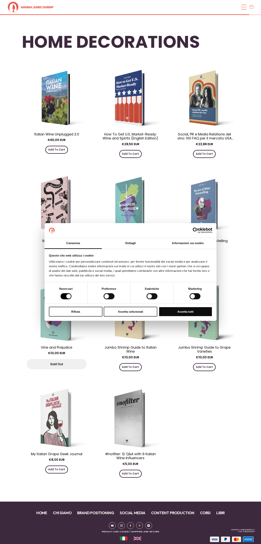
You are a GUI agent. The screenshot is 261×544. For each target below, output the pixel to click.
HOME (41, 512)
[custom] (112, 525)
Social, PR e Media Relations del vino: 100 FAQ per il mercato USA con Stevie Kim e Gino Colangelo (204, 136)
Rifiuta (75, 311)
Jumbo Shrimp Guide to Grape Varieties (204, 349)
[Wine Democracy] (57, 207)
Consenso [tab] (73, 243)
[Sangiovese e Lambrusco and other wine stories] (130, 207)
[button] (129, 7)
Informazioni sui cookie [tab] (187, 243)
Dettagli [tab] (130, 243)
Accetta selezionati (130, 311)
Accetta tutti (185, 311)
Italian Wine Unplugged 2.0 (56, 134)
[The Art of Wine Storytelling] (204, 207)
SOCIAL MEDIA (132, 512)
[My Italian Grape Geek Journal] (57, 420)
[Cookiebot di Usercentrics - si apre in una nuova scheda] (195, 230)
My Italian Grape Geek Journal (56, 454)
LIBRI (220, 512)
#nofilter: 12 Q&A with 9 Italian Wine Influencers (130, 456)
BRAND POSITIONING (95, 512)
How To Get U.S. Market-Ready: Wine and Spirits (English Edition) (130, 136)
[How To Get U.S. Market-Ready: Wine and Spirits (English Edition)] (130, 100)
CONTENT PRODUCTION (172, 512)
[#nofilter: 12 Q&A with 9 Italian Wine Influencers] (130, 420)
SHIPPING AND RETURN (145, 531)
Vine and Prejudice (56, 347)
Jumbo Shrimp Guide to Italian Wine (130, 349)
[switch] (109, 296)
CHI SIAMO (62, 512)
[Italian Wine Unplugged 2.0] (57, 100)
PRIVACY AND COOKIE (115, 531)
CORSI (205, 512)
